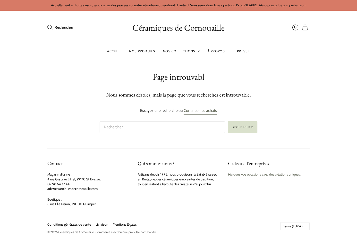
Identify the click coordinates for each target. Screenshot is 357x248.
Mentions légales (125, 224)
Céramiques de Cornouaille (178, 27)
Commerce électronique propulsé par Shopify (125, 232)
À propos (216, 51)
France (292, 226)
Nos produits (142, 51)
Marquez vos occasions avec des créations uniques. (264, 174)
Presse (243, 51)
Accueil (114, 51)
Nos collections (179, 51)
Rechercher (242, 127)
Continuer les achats (200, 110)
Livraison (101, 224)
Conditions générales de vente (69, 224)
